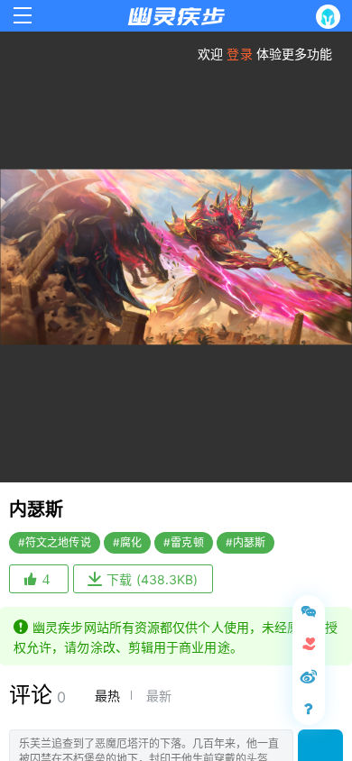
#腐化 (127, 542)
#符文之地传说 (54, 542)
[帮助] (308, 708)
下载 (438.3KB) (152, 579)
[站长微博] (308, 676)
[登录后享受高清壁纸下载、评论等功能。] (331, 17)
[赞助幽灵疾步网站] (308, 644)
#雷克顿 (183, 542)
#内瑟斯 (245, 542)
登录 (239, 53)
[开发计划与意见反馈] (308, 611)
